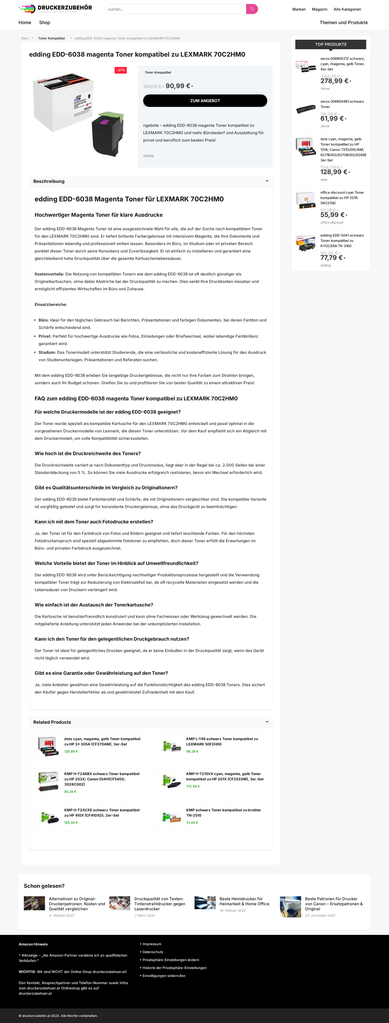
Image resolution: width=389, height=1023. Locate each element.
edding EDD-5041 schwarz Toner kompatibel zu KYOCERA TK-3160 (342, 240)
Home (25, 22)
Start (25, 38)
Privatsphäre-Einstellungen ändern (171, 960)
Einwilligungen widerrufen (164, 976)
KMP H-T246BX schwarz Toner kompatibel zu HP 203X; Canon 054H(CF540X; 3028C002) (101, 779)
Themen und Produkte (344, 22)
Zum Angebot (205, 100)
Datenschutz (153, 952)
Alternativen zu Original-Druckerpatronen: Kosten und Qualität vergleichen (77, 903)
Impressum (152, 944)
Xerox (324, 88)
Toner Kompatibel (51, 38)
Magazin (319, 9)
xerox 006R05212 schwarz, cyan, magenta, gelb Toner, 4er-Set (342, 63)
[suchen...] (252, 9)
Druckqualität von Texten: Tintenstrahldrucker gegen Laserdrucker (159, 903)
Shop (44, 22)
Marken (299, 9)
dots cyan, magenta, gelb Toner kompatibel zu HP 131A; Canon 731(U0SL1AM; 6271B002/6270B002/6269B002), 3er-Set (348, 149)
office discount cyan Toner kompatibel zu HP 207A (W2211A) (342, 197)
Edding (148, 156)
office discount (331, 222)
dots (323, 180)
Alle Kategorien (347, 9)
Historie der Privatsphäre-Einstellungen (175, 968)
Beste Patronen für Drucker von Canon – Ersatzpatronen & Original (334, 903)
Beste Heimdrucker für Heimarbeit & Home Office (244, 901)
